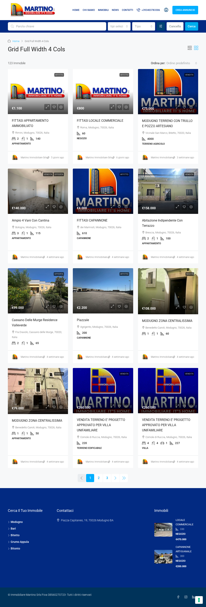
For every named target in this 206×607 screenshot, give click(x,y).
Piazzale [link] (83, 320)
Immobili (103, 10)
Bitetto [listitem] (15, 535)
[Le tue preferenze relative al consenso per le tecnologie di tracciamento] (199, 600)
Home (75, 10)
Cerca (192, 26)
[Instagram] (186, 597)
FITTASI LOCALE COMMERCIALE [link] (100, 121)
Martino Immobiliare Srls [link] (34, 157)
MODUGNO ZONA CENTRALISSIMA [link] (167, 321)
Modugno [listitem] (17, 522)
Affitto (124, 174)
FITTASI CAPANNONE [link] (92, 220)
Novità (189, 274)
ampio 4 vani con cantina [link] (30, 220)
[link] (38, 91)
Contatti (127, 10)
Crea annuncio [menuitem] (185, 10)
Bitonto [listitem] (15, 548)
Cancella (175, 26)
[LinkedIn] (194, 597)
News (115, 10)
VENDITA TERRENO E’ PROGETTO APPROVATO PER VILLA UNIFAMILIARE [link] (101, 425)
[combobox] (119, 26)
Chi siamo (89, 10)
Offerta (59, 174)
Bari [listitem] (13, 528)
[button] (190, 48)
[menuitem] (148, 10)
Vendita (189, 75)
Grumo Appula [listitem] (20, 541)
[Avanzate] (161, 26)
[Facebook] (179, 597)
